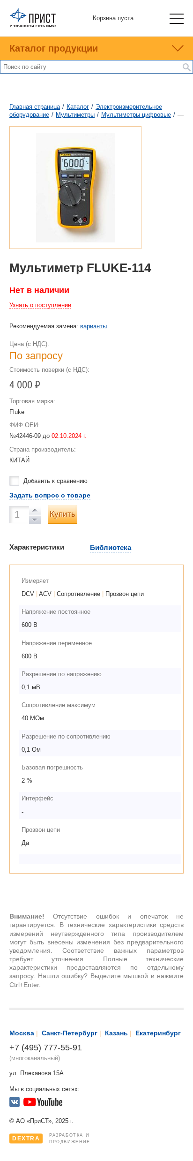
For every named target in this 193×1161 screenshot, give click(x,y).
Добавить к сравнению (55, 480)
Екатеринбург (158, 1033)
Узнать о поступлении (40, 305)
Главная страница (34, 106)
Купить (62, 514)
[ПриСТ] (32, 25)
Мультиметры (75, 114)
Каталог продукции (53, 48)
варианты (93, 326)
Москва (21, 1033)
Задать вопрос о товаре (49, 495)
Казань (116, 1033)
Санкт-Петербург (69, 1033)
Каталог (78, 106)
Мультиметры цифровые (136, 114)
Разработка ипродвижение (51, 1138)
